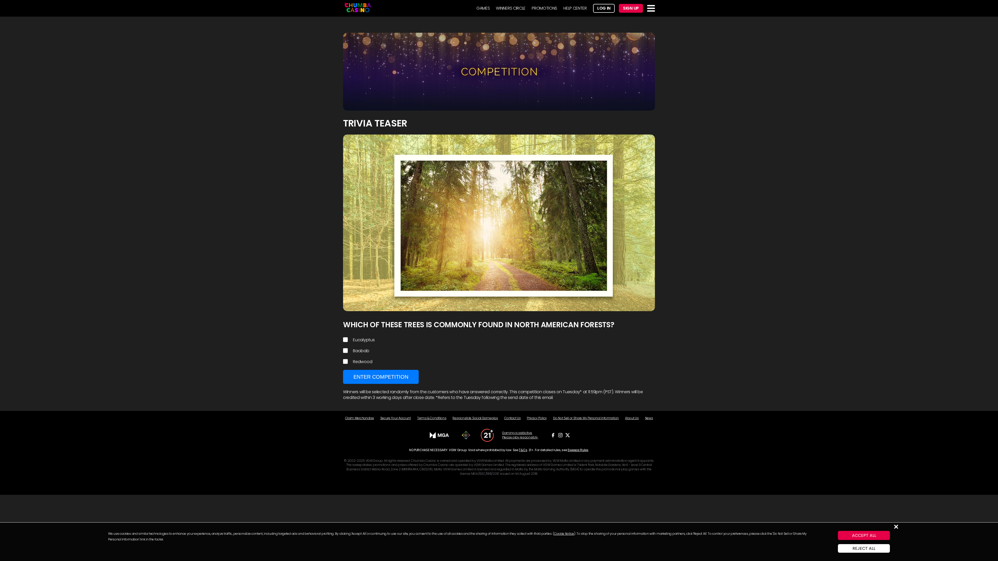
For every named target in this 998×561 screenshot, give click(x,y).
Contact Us (512, 418)
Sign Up (631, 8)
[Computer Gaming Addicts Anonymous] (487, 435)
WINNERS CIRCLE (511, 8)
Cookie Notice (564, 533)
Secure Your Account (395, 418)
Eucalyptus (364, 340)
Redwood (362, 362)
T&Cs (523, 450)
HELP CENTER (575, 8)
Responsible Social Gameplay (475, 418)
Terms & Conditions (432, 418)
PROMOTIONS (544, 8)
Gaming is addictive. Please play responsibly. (520, 435)
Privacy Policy (537, 418)
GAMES (483, 8)
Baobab (361, 351)
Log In (603, 8)
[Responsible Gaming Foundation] (465, 435)
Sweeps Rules (578, 450)
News (649, 418)
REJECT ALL (863, 548)
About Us (632, 418)
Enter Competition (380, 377)
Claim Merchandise (359, 418)
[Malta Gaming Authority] (439, 435)
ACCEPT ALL (864, 535)
